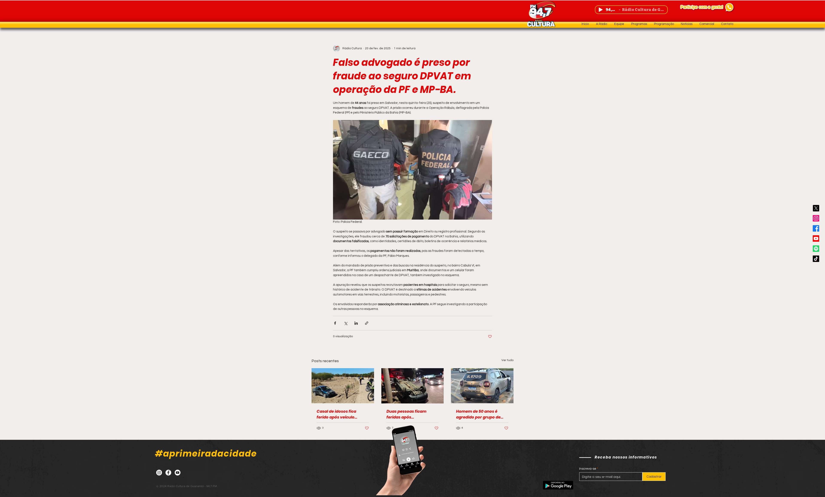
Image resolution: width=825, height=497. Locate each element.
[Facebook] (816, 228)
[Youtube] (816, 238)
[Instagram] (816, 218)
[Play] (601, 10)
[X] (816, 208)
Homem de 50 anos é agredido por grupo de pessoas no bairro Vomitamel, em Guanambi (478, 414)
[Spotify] (816, 248)
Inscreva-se (587, 468)
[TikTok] (816, 258)
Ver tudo (507, 360)
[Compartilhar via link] (367, 323)
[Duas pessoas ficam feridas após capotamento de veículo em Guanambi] (412, 385)
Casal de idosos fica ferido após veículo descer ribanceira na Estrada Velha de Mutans (341, 414)
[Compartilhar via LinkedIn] (356, 323)
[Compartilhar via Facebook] (335, 323)
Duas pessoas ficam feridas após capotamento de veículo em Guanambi (411, 414)
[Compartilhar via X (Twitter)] (346, 323)
